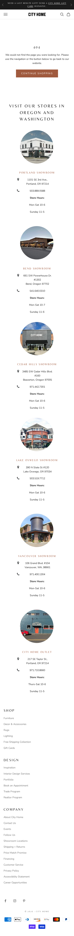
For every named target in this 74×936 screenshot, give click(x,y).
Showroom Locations (16, 841)
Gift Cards (9, 748)
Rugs (6, 730)
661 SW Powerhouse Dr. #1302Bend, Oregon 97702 (37, 280)
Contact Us (10, 823)
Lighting (8, 736)
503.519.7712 (37, 478)
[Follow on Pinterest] (24, 901)
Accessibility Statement (17, 876)
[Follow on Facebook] (5, 901)
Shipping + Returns (14, 847)
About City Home (13, 817)
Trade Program (12, 791)
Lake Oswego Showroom (37, 460)
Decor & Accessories (15, 724)
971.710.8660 (37, 670)
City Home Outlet (37, 652)
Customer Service (13, 864)
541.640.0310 (37, 291)
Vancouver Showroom (37, 556)
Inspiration (9, 767)
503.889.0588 (37, 191)
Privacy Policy (11, 870)
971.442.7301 (37, 387)
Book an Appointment (16, 785)
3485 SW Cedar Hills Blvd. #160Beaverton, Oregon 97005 (37, 376)
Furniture (9, 718)
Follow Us (9, 835)
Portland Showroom (37, 172)
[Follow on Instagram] (15, 901)
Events (7, 829)
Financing (9, 859)
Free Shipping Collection (17, 742)
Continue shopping (37, 73)
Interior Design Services (17, 773)
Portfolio (8, 779)
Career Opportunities (15, 882)
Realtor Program (13, 797)
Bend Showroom (37, 268)
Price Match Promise (15, 852)
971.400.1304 (37, 574)
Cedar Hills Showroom (37, 364)
